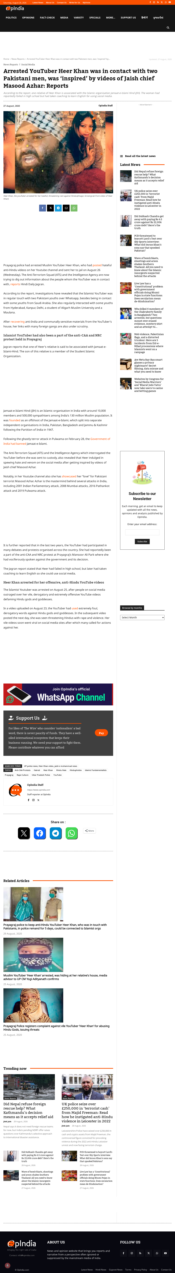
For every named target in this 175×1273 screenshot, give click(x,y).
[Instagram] (154, 2)
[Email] (66, 208)
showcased (69, 476)
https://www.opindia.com (38, 789)
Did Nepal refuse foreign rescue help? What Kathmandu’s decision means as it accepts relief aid (28, 1110)
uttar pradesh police (41, 775)
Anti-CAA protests (22, 770)
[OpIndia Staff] (15, 792)
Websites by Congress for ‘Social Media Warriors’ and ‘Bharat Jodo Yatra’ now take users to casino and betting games (149, 385)
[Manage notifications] (7, 1265)
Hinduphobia (76, 770)
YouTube (57, 775)
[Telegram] (58, 208)
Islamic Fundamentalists (95, 770)
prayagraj (9, 775)
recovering (18, 321)
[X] (162, 2)
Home (6, 58)
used (75, 608)
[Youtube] (170, 2)
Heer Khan (48, 770)
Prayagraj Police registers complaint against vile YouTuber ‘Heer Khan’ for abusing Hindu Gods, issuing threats (56, 1027)
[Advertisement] (65, 1204)
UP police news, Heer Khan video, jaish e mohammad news (50, 766)
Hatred (37, 770)
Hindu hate (61, 770)
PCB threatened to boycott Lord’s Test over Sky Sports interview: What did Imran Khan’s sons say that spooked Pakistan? (96, 1156)
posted (97, 265)
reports (15, 284)
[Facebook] (150, 2)
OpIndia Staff (106, 105)
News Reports (18, 58)
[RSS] (158, 2)
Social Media (28, 64)
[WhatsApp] (166, 2)
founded (14, 420)
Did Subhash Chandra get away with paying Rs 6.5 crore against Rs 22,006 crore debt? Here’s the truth (37, 1156)
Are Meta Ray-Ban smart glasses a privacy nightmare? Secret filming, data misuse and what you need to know (148, 365)
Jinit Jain (7, 1121)
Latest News (130, 164)
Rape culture (22, 775)
